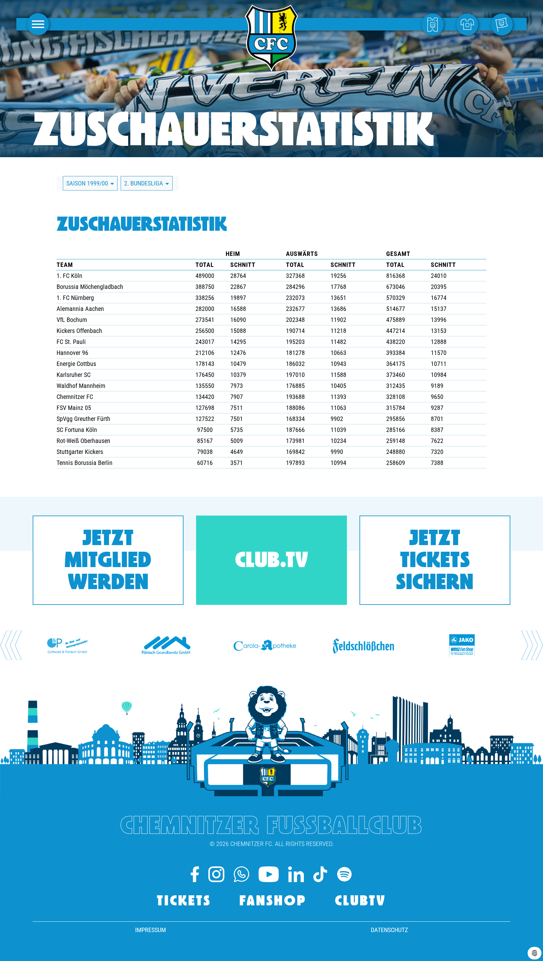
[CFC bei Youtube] (269, 874)
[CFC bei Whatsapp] (241, 874)
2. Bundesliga (144, 183)
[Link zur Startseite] (271, 68)
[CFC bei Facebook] (195, 874)
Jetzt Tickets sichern (435, 561)
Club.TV (271, 561)
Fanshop (273, 902)
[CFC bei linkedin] (296, 874)
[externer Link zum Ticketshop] (434, 24)
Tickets (184, 902)
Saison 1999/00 (88, 183)
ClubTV (360, 902)
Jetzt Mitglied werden (108, 561)
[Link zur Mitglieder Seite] (503, 24)
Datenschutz (389, 930)
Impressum (150, 930)
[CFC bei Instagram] (216, 874)
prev (11, 645)
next (532, 645)
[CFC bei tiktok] (320, 874)
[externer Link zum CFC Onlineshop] (468, 24)
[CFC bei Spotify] (344, 874)
